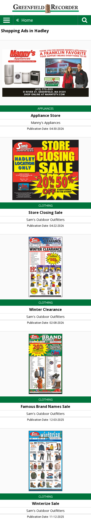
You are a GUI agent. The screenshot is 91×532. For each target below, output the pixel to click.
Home (27, 20)
